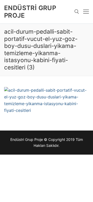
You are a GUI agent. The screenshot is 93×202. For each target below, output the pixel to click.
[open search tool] (76, 11)
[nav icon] (86, 11)
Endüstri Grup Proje (30, 11)
